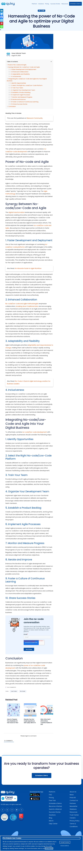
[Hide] (0, 29)
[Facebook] (1, 17)
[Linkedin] (1, 10)
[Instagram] (1, 20)
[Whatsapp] (1, 26)
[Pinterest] (1, 23)
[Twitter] (1, 13)
